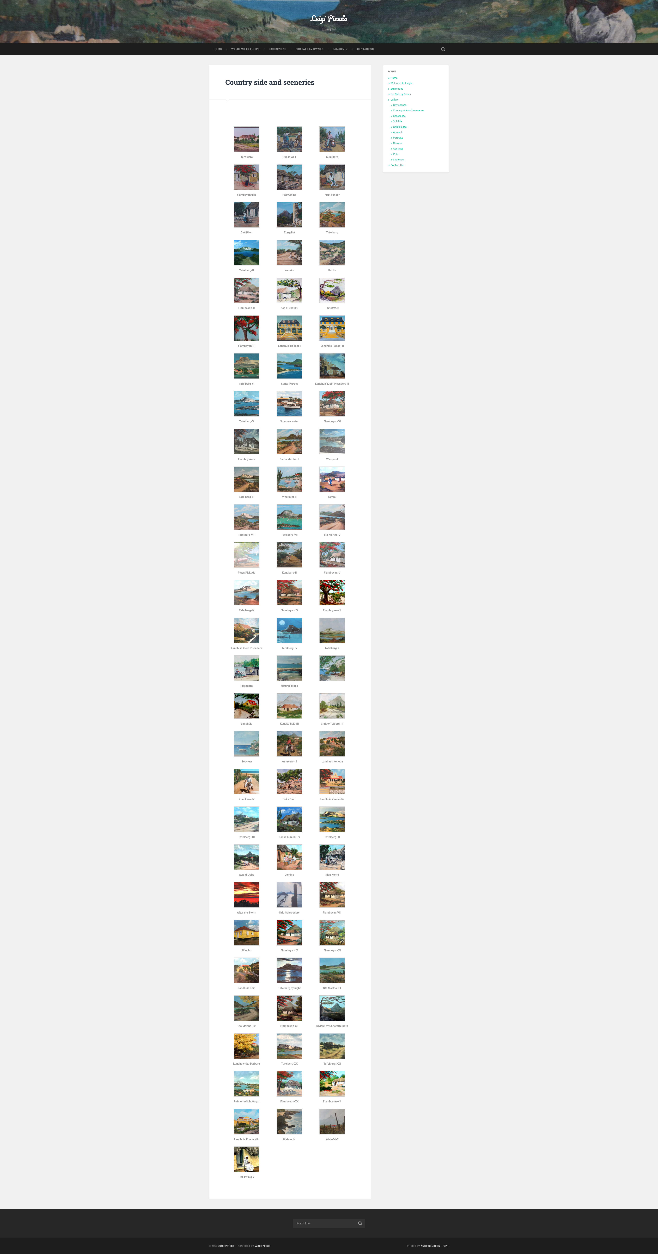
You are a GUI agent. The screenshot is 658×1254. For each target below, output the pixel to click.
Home (218, 49)
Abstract (398, 148)
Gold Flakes (400, 126)
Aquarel (397, 132)
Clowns (397, 143)
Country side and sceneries (408, 110)
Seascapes (399, 115)
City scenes (399, 105)
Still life (397, 121)
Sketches (398, 159)
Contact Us (365, 49)
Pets (395, 154)
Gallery (338, 49)
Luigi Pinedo (329, 18)
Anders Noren (430, 1246)
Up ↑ (446, 1246)
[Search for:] (329, 1223)
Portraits (398, 137)
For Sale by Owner (309, 49)
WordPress (262, 1246)
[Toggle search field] (443, 49)
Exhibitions (277, 49)
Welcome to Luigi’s (245, 49)
